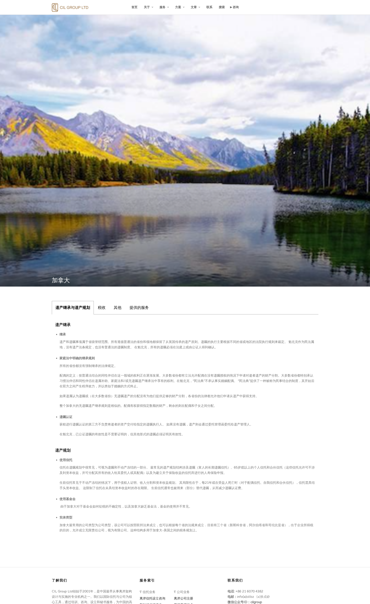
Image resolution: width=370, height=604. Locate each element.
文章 (194, 7)
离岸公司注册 (184, 598)
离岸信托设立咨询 (153, 598)
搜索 (222, 7)
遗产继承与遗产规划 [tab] (72, 307)
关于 (147, 7)
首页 (134, 7)
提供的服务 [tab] (139, 307)
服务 (163, 7)
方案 (178, 7)
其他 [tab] (117, 307)
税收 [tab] (102, 307)
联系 (209, 7)
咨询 (236, 7)
